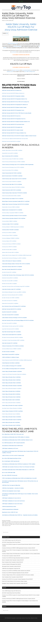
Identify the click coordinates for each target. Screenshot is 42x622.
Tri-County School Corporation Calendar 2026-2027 (11, 555)
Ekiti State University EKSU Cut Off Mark (9, 283)
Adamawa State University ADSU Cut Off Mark (10, 252)
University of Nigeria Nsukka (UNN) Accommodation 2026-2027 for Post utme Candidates (18, 574)
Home (36, 618)
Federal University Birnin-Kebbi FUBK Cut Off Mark (11, 195)
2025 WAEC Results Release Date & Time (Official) (11, 542)
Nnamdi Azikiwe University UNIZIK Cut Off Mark (11, 207)
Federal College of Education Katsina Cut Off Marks (11, 402)
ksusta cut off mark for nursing (17, 524)
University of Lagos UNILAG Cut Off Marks (10, 235)
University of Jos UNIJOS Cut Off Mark (9, 232)
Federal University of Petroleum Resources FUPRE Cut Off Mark (13, 161)
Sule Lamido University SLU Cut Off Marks (9, 300)
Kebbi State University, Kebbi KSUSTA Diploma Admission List (13, 93)
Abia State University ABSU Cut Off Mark (9, 249)
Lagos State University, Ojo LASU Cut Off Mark (10, 328)
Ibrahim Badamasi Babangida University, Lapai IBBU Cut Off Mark (14, 292)
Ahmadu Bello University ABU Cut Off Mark (10, 153)
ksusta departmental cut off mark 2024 (29, 524)
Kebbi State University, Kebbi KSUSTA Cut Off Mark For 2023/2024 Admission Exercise (21, 27)
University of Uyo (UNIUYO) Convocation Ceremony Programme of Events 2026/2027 (17, 579)
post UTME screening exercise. (29, 71)
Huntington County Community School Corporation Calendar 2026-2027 (14, 583)
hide (7, 33)
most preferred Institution (26, 70)
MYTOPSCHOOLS (21, 7)
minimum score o (10, 71)
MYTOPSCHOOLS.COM (13, 43)
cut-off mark (14, 51)
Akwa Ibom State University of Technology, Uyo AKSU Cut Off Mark (14, 258)
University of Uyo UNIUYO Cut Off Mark (9, 246)
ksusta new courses (8, 525)
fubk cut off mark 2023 (20, 521)
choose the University (15, 70)
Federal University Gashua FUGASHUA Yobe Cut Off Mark (12, 158)
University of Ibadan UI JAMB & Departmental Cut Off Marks (13, 226)
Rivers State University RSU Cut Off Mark (9, 323)
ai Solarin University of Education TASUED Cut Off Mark (13, 337)
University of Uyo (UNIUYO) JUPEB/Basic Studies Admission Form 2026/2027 (16, 570)
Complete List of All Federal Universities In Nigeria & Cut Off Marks (14, 374)
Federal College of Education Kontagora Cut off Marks (11, 388)
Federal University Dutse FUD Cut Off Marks (10, 170)
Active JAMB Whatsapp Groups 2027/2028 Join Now (11, 540)
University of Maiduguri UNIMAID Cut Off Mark (10, 238)
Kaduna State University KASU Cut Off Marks (10, 303)
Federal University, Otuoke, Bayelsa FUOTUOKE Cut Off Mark (13, 187)
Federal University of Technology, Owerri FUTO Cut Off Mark (13, 167)
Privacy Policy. (28, 618)
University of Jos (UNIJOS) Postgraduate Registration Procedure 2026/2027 (15, 572)
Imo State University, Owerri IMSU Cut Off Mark (10, 297)
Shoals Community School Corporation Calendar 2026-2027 (12, 562)
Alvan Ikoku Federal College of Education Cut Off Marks (12, 408)
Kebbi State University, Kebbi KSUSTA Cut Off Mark (11, 141)
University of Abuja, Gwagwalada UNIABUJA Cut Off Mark (12, 212)
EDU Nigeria (8, 520)
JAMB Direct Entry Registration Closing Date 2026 (11, 568)
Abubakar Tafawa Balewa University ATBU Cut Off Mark (12, 150)
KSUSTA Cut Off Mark (8, 524)
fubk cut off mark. (28, 521)
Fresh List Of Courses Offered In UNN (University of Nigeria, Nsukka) (14, 581)
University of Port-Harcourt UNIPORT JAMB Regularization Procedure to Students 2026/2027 (18, 547)
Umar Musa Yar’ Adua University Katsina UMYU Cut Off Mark (13, 340)
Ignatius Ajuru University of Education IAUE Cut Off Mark (12, 294)
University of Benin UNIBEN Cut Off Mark (9, 221)
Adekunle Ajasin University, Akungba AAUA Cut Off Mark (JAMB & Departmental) (16, 255)
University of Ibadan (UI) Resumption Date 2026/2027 (11, 564)
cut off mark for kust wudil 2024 (11, 521)
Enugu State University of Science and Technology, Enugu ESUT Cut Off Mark (15, 286)
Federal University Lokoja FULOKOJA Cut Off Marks (11, 181)
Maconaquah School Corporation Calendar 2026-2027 (11, 566)
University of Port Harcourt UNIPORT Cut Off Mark (11, 243)
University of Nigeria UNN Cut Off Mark (9, 241)
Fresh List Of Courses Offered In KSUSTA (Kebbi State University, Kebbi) (15, 138)
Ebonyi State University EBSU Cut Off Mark (10, 280)
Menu (22, 1)
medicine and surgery (17, 46)
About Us (32, 618)
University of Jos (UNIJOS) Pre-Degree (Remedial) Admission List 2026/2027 (15, 557)
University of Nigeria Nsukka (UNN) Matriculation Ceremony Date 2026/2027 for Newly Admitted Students (21, 553)
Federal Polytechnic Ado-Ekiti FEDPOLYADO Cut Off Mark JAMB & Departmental (17, 360)
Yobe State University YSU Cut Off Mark (9, 272)
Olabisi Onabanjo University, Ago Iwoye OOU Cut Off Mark (12, 326)
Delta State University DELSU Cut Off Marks (10, 277)
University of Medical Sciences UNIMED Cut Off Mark (11, 348)
